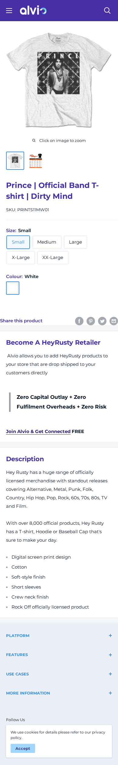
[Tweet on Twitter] (102, 321)
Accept (22, 748)
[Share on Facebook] (79, 321)
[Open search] (107, 10)
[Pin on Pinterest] (91, 321)
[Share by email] (114, 321)
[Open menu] (9, 10)
